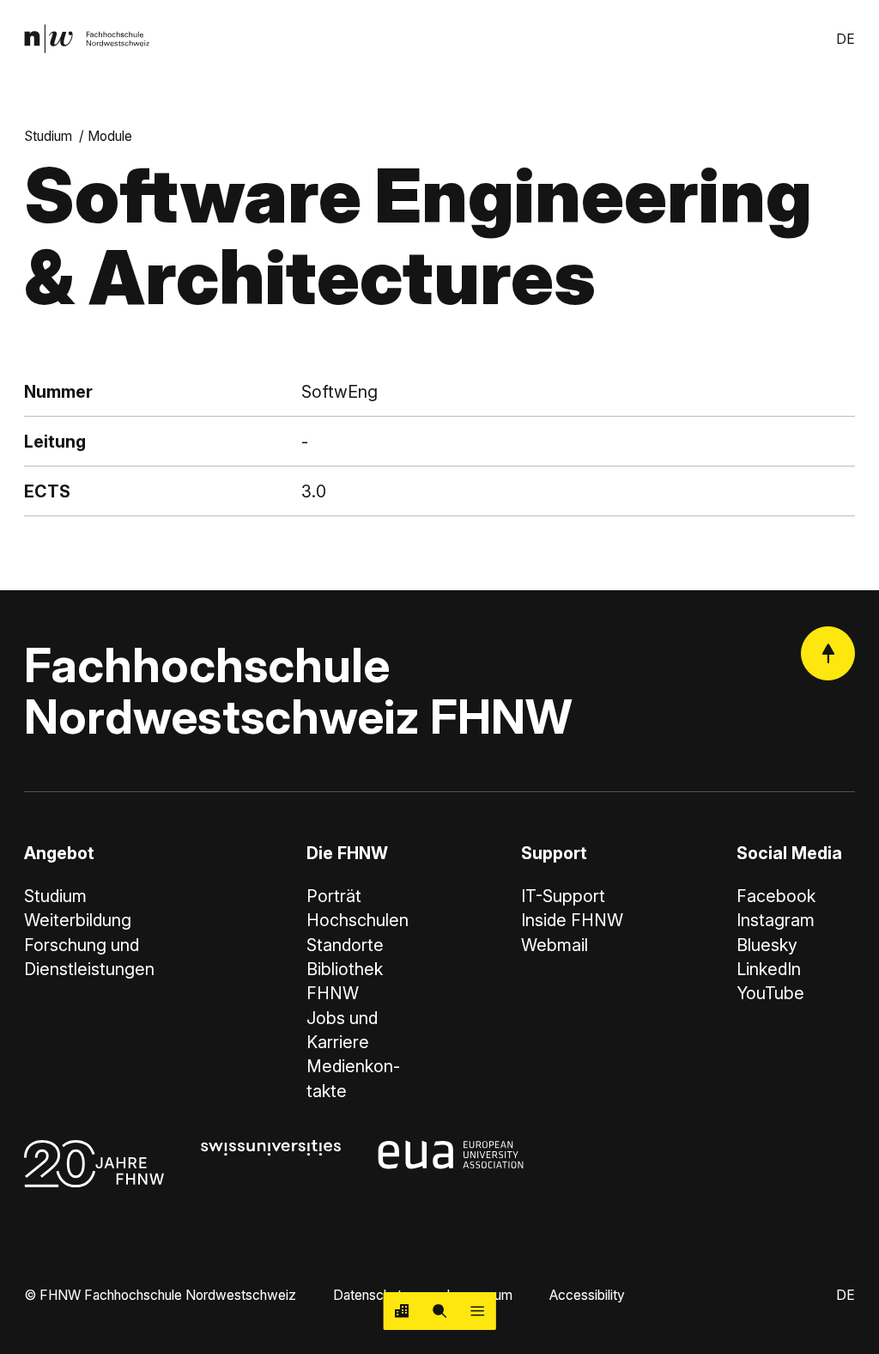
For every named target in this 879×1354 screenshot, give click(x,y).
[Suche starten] (439, 1311)
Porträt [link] (333, 896)
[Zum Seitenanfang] (828, 653)
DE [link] (845, 39)
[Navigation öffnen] (477, 1311)
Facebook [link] (776, 896)
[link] (86, 38)
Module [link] (110, 136)
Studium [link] (48, 136)
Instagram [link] (776, 920)
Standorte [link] (345, 945)
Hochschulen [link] (357, 920)
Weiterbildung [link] (77, 920)
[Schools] (402, 1311)
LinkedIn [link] (769, 969)
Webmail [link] (554, 945)
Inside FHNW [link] (572, 920)
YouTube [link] (770, 993)
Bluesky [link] (767, 945)
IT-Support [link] (563, 896)
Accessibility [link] (587, 1295)
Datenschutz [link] (371, 1295)
